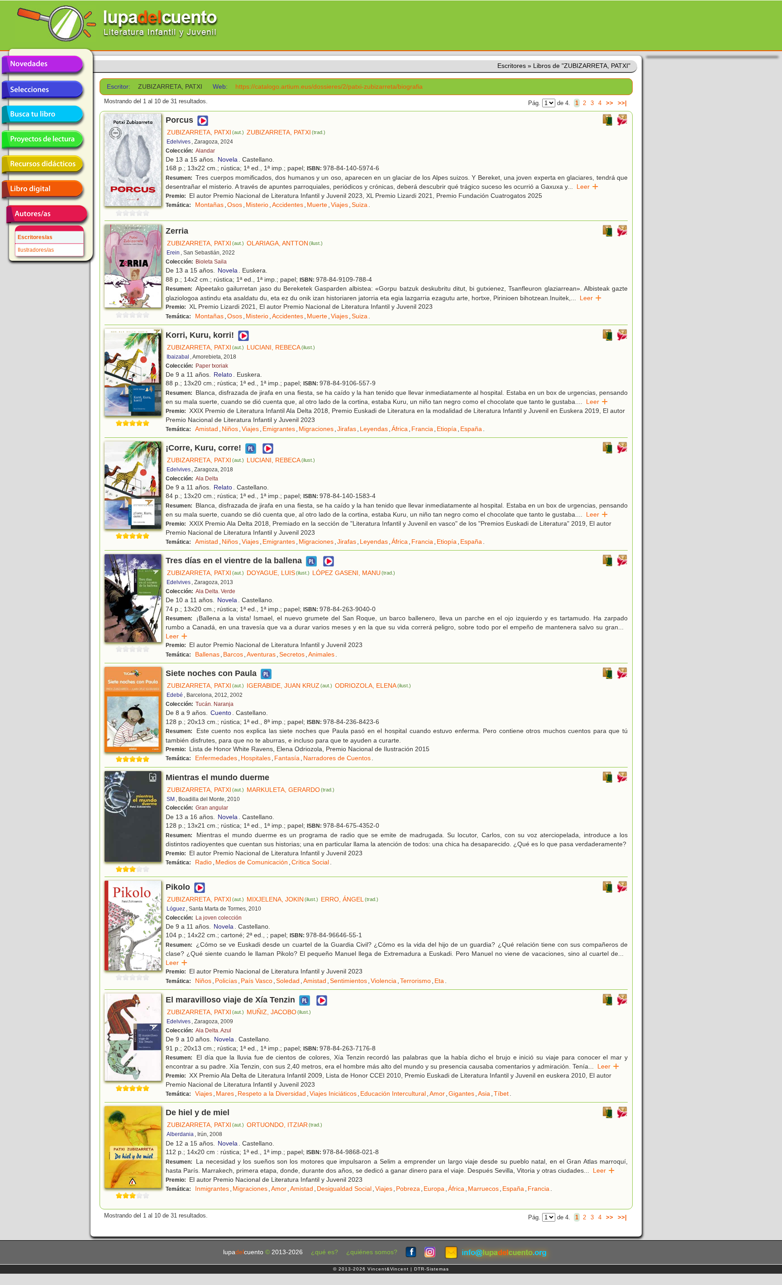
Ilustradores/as (36, 250)
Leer (588, 186)
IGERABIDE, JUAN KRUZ (289, 685)
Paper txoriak (212, 366)
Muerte (317, 204)
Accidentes (287, 204)
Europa (434, 1188)
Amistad (206, 428)
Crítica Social (310, 862)
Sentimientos (348, 980)
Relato (223, 374)
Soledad (288, 980)
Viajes (339, 204)
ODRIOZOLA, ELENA (373, 685)
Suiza (359, 204)
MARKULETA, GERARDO (290, 789)
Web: (220, 86)
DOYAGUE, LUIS (278, 572)
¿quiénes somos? (371, 1252)
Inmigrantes (212, 1188)
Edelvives (179, 142)
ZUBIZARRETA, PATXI (205, 132)
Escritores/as (35, 237)
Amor (437, 1093)
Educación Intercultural (393, 1093)
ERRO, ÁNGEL (349, 899)
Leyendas (374, 428)
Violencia (383, 980)
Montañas (209, 204)
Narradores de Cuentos (337, 758)
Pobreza (408, 1188)
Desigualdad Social (344, 1188)
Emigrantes (278, 428)
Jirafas (346, 428)
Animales (321, 654)
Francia (422, 428)
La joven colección (219, 918)
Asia (484, 1093)
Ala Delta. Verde (215, 591)
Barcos (233, 654)
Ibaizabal (178, 357)
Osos (234, 204)
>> (609, 103)
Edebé (175, 695)
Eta (439, 980)
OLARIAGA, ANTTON (285, 243)
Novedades (42, 65)
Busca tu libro (42, 114)
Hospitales (256, 758)
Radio (203, 862)
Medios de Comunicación (251, 862)
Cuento (220, 712)
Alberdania (180, 1134)
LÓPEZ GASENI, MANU (353, 572)
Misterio (257, 204)
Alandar (205, 151)
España (471, 428)
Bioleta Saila (211, 262)
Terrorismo (415, 980)
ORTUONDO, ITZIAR (284, 1124)
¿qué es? (324, 1252)
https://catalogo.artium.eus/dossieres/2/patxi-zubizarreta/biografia (329, 86)
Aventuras (261, 654)
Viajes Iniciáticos (333, 1093)
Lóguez (176, 909)
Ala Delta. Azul (213, 1030)
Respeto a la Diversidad (272, 1093)
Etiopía (447, 428)
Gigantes (461, 1093)
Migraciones (316, 428)
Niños (230, 428)
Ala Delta (207, 478)
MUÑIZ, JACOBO (279, 1012)
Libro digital (42, 189)
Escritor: (118, 86)
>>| (622, 103)
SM (171, 799)
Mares (225, 1093)
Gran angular (212, 808)
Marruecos (483, 1188)
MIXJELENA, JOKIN (282, 899)
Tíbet (501, 1093)
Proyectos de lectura (42, 139)
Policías (226, 980)
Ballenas (207, 654)
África (399, 428)
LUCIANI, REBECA (281, 347)
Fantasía (287, 758)
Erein (173, 252)
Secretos (292, 654)
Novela (228, 159)
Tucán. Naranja (215, 704)
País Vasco (256, 980)
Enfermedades (216, 758)
